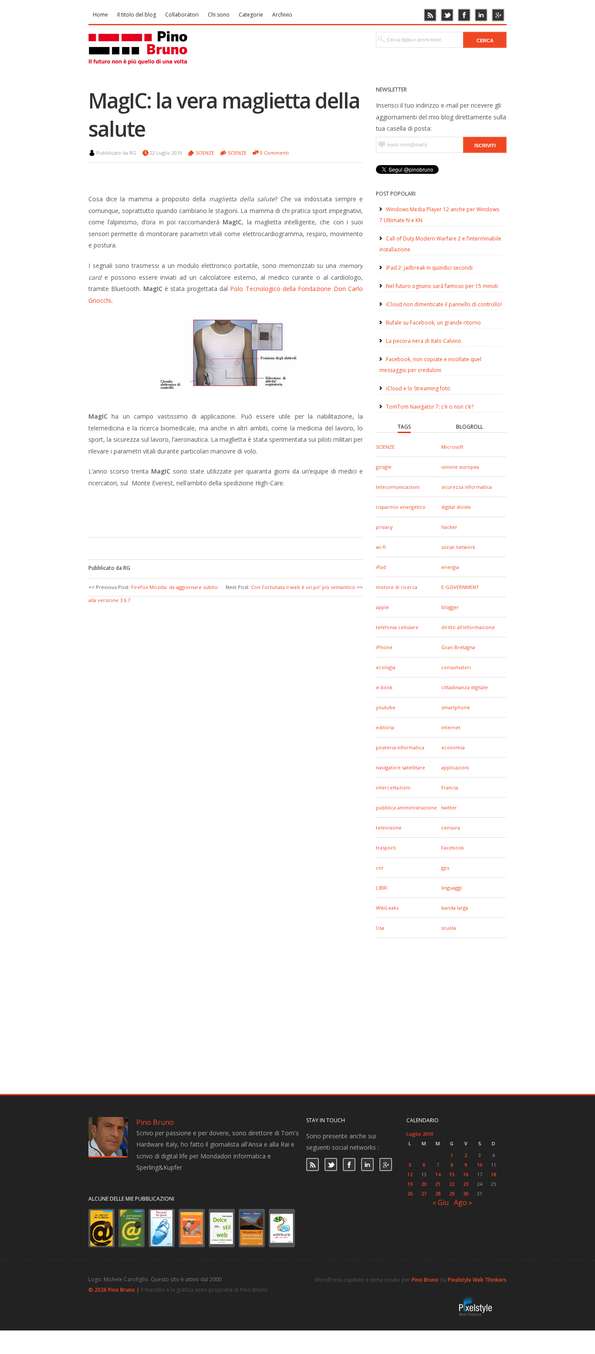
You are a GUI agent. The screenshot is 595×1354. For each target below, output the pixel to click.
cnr (380, 867)
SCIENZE (385, 446)
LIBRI (381, 887)
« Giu (441, 1202)
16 (465, 1174)
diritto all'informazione (468, 627)
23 (465, 1184)
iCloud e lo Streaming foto (418, 388)
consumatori (456, 667)
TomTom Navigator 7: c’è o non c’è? (429, 406)
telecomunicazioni (397, 487)
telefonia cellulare (397, 627)
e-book (384, 687)
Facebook (452, 847)
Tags (404, 426)
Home (100, 14)
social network (458, 547)
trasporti (386, 847)
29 (451, 1193)
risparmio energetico (401, 507)
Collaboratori (182, 14)
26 (409, 1193)
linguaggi (451, 887)
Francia (449, 787)
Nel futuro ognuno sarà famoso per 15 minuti (442, 286)
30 (465, 1193)
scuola (448, 927)
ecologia (386, 667)
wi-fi (380, 547)
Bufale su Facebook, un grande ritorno (433, 322)
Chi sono (219, 14)
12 (409, 1174)
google (384, 467)
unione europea (460, 467)
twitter (449, 807)
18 (493, 1174)
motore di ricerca (396, 587)
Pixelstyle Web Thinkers (477, 1279)
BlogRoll (469, 426)
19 (409, 1184)
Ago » (463, 1202)
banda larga (454, 907)
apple (382, 607)
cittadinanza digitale (464, 687)
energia (450, 567)
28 (437, 1193)
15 (451, 1174)
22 (451, 1184)
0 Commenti (274, 152)
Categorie (251, 14)
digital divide (456, 507)
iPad (381, 567)
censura (450, 827)
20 (423, 1184)
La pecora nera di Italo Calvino (423, 341)
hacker (449, 527)
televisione (389, 827)
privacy (384, 527)
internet (450, 727)
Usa (380, 927)
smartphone (455, 707)
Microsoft (452, 446)
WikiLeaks (387, 907)
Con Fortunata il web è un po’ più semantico (303, 587)
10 (479, 1164)
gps (445, 867)
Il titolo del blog (136, 14)
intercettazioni (393, 787)
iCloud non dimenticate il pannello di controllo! (444, 304)
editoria (385, 727)
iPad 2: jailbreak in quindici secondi (429, 267)
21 (437, 1184)
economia (453, 747)
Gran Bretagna (458, 647)
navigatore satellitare (400, 767)
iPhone (384, 647)
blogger (450, 607)
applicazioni (455, 767)
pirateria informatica (400, 747)
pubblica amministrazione (406, 807)
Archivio (282, 14)
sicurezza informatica (466, 487)
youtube (386, 707)
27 (423, 1193)
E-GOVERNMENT (460, 587)
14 (437, 1174)
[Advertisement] (219, 511)
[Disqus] (225, 714)
